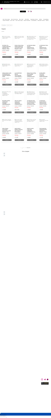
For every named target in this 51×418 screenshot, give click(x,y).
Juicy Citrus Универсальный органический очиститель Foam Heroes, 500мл (19, 169)
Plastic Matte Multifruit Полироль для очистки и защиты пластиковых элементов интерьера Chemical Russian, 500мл (20, 193)
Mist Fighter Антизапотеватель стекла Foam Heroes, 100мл (8, 193)
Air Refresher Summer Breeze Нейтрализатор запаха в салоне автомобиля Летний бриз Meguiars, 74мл (43, 102)
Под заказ (7, 56)
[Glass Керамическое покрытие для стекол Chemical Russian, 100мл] (31, 162)
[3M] (25, 226)
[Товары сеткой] (48, 31)
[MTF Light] (25, 215)
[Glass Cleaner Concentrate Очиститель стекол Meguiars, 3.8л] (7, 123)
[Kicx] (25, 242)
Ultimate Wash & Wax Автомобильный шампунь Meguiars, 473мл (6, 75)
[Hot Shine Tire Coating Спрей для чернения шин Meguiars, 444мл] (7, 40)
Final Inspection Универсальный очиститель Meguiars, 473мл (43, 130)
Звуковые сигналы (34, 19)
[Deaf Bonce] (25, 243)
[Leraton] (25, 222)
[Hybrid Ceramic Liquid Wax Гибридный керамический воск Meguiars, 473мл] (31, 123)
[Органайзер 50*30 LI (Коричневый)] (43, 162)
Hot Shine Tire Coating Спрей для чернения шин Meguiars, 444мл (6, 47)
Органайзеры (46, 19)
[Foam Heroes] (25, 223)
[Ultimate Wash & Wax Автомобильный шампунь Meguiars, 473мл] (7, 68)
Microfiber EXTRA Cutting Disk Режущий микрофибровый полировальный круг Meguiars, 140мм (6, 102)
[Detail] (25, 225)
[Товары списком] (46, 31)
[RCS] (25, 218)
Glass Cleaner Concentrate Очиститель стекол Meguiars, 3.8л (6, 130)
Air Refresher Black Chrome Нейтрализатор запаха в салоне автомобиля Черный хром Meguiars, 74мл (31, 47)
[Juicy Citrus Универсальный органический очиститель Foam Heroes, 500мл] (20, 162)
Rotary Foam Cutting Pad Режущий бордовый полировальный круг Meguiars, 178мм (31, 75)
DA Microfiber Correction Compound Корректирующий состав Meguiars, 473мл (43, 75)
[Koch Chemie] (25, 224)
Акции (23, 379)
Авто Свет (21, 19)
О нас (15, 379)
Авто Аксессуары (6, 19)
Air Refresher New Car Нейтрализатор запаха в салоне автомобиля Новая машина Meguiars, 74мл (31, 102)
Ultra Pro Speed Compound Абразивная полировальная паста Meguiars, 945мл (18, 102)
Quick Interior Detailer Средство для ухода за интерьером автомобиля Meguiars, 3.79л (19, 130)
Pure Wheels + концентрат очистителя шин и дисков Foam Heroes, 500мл (8, 169)
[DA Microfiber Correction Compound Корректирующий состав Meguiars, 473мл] (44, 68)
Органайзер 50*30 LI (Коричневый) (42, 168)
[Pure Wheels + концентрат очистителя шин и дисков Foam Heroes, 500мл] (8, 162)
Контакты (28, 2)
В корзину (42, 176)
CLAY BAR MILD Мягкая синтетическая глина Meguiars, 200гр (18, 75)
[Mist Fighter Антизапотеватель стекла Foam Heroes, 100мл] (8, 187)
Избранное (24, 387)
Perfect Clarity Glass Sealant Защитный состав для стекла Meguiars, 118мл (19, 47)
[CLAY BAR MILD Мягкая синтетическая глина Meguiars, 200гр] (19, 68)
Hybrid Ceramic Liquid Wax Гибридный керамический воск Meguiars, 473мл (31, 130)
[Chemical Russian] (25, 217)
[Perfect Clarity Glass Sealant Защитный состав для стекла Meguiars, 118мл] (19, 40)
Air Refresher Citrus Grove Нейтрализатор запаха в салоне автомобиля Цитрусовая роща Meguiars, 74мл (43, 47)
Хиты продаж (25, 151)
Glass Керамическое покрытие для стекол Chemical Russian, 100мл (30, 169)
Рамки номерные (6, 20)
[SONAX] (25, 221)
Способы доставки (36, 2)
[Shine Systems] (25, 220)
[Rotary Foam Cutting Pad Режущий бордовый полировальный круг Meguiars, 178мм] (31, 68)
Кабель (40, 19)
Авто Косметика (14, 19)
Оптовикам (16, 381)
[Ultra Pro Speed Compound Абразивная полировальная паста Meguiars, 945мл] (19, 95)
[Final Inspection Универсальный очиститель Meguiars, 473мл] (44, 123)
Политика (16, 383)
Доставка (24, 381)
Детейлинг (27, 19)
